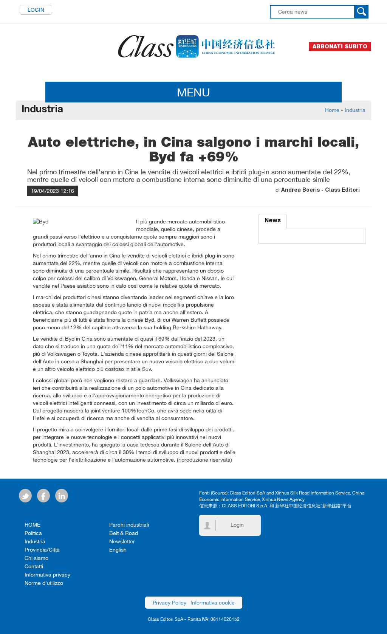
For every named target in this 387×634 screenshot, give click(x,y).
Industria (355, 110)
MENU (193, 92)
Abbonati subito (340, 46)
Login (36, 10)
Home (332, 110)
